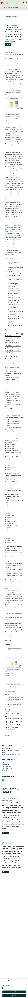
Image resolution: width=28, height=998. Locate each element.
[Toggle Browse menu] (23, 7)
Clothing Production (9, 686)
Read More (5, 832)
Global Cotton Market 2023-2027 (15, 697)
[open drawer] (26, 2)
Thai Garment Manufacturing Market (13, 670)
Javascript (4, 770)
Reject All (14, 991)
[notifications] (23, 2)
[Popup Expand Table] (22, 334)
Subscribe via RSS (6, 766)
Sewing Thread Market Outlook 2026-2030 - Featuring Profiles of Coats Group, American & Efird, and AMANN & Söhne (13, 850)
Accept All (14, 995)
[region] (14, 988)
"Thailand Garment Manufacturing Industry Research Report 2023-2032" (14, 56)
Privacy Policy (6, 985)
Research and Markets (10, 41)
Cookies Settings (14, 988)
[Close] (25, 980)
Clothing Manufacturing (15, 684)
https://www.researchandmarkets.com (11, 754)
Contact (7, 735)
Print (3, 762)
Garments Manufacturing (10, 691)
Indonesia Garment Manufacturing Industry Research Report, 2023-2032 (15, 704)
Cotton (16, 686)
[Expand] (22, 108)
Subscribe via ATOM (7, 768)
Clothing (7, 684)
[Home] (6, 3)
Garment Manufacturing (10, 689)
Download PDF (5, 764)
